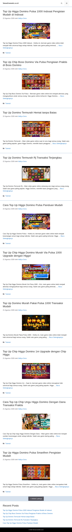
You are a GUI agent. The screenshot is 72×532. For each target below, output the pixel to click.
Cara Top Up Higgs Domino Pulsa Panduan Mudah (33, 205)
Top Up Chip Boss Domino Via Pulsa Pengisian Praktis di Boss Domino (28, 513)
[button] (61, 3)
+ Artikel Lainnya (36, 499)
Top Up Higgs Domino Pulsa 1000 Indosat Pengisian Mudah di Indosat (27, 510)
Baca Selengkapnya (59, 143)
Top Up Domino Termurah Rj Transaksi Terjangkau (32, 157)
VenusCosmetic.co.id (10, 3)
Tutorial (7, 53)
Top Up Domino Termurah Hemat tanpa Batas (30, 112)
